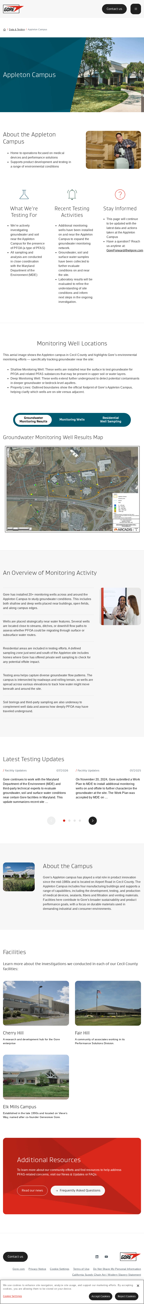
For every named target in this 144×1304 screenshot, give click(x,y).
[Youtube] (106, 1256)
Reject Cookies (127, 1296)
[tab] (33, 420)
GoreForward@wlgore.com (124, 250)
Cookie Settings (12, 1296)
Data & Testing (17, 29)
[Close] (138, 1286)
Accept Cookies (101, 1296)
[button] (135, 9)
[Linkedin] (97, 1256)
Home (4, 29)
